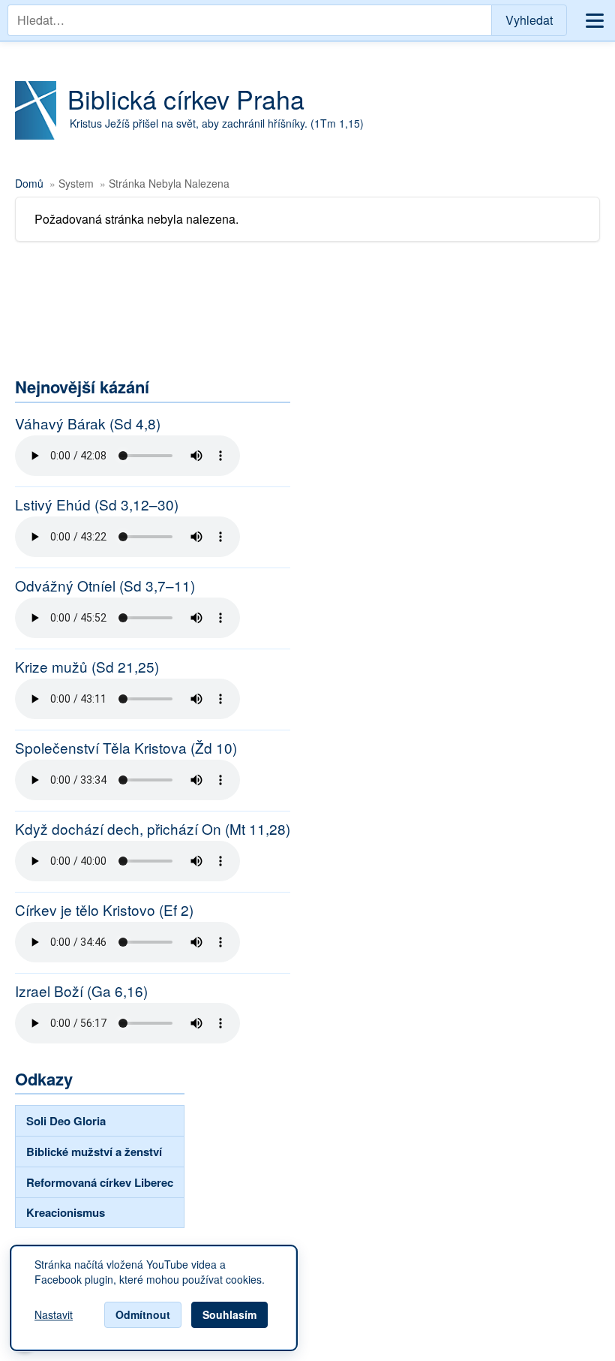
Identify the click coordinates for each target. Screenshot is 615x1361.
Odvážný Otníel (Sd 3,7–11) (105, 585)
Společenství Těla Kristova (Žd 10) (126, 747)
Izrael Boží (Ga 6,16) (81, 991)
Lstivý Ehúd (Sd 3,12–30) (96, 504)
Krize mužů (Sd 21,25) (87, 666)
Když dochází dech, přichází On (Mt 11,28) (152, 829)
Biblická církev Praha (186, 98)
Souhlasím (229, 1314)
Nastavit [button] (53, 1315)
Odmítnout (143, 1314)
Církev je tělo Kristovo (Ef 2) (104, 910)
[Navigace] (594, 20)
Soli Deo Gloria (66, 1121)
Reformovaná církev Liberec (99, 1182)
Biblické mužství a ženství (94, 1151)
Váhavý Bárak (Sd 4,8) (87, 423)
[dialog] (153, 1298)
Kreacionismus (65, 1212)
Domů (29, 183)
